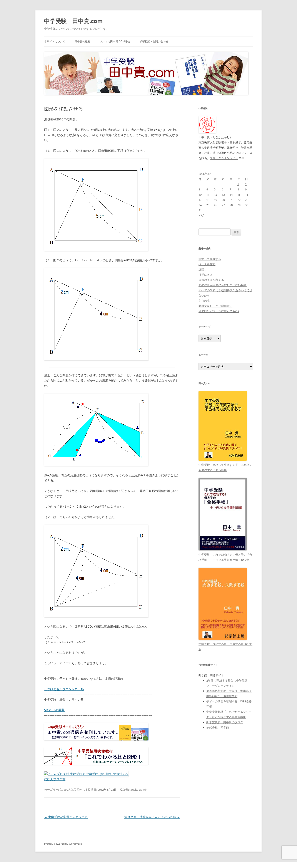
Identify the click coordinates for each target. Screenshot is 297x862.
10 (200, 195)
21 (231, 200)
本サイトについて (54, 41)
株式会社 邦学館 (217, 727)
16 (246, 195)
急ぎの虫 (204, 301)
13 (223, 195)
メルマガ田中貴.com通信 (115, 41)
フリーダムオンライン (224, 158)
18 (207, 200)
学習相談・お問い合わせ (154, 41)
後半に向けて (207, 275)
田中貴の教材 (82, 41)
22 (238, 200)
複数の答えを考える (211, 280)
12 (215, 195)
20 (223, 200)
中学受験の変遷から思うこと (66, 817)
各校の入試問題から (72, 790)
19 (215, 200)
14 (231, 195)
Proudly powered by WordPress (63, 843)
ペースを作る (207, 264)
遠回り (203, 269)
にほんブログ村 (54, 779)
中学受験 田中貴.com (73, 21)
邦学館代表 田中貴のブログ (224, 722)
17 (200, 200)
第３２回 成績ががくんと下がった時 (152, 817)
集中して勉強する (210, 259)
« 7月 (202, 215)
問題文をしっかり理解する (215, 306)
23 (246, 200)
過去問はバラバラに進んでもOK (219, 311)
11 (207, 195)
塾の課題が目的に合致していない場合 (223, 285)
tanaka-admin (138, 790)
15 (238, 195)
